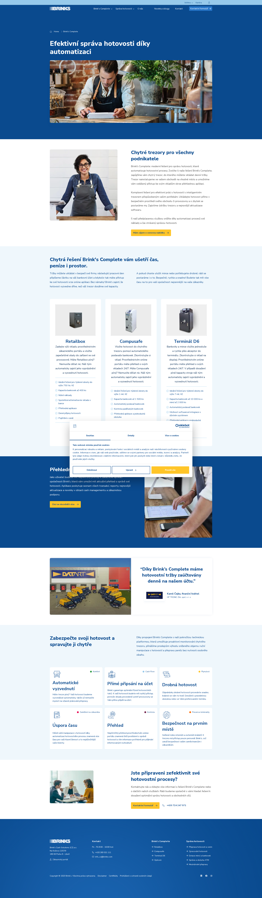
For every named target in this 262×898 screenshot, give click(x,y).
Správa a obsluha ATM (199, 860)
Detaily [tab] (131, 435)
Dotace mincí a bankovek (200, 855)
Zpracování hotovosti (198, 851)
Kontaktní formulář (199, 8)
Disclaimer (102, 876)
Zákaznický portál (60, 859)
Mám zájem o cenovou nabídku (149, 232)
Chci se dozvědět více (63, 504)
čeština (187, 2)
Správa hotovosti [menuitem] (124, 8)
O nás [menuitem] (140, 8)
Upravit (129, 470)
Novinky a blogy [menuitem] (161, 8)
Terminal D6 (159, 855)
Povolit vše (170, 470)
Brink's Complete (70, 31)
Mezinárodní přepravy (198, 864)
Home (56, 31)
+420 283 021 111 (103, 852)
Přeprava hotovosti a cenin (200, 847)
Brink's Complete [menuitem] (101, 8)
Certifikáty (113, 876)
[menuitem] (150, 8)
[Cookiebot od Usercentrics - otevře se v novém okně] (177, 426)
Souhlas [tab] (90, 435)
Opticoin (158, 860)
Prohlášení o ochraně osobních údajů (136, 876)
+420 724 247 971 (176, 805)
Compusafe (159, 851)
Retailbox (158, 847)
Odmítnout (92, 470)
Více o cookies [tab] (172, 435)
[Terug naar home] (63, 8)
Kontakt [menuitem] (179, 8)
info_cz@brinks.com (103, 857)
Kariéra (199, 2)
